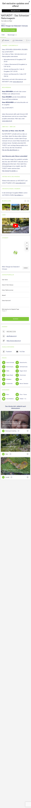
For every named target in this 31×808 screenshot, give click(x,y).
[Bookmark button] (27, 431)
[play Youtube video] (15, 225)
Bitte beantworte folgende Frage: (10, 310)
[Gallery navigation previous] (25, 201)
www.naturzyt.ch (18, 81)
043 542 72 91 (11, 331)
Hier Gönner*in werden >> (10, 171)
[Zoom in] (27, 243)
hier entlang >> (18, 195)
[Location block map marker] (15, 252)
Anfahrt (26, 268)
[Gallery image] (6, 207)
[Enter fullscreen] (27, 248)
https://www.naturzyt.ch (14, 340)
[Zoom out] (27, 245)
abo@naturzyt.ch (12, 336)
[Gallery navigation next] (28, 201)
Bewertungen (12, 35)
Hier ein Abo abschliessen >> (10, 150)
